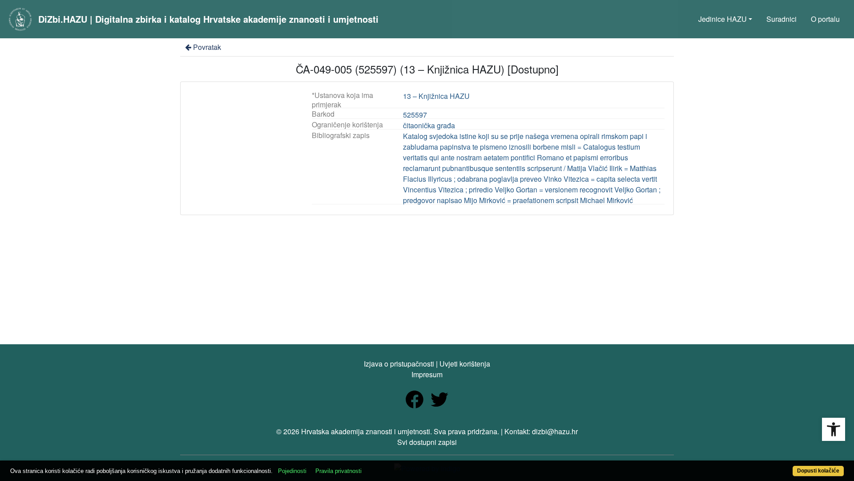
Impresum (427, 374)
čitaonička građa (429, 125)
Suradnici (781, 19)
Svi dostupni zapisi (427, 442)
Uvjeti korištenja (464, 364)
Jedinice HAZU (722, 19)
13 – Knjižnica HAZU (436, 96)
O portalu (825, 19)
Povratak (207, 47)
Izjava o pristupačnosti (399, 364)
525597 (415, 115)
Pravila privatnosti (338, 471)
